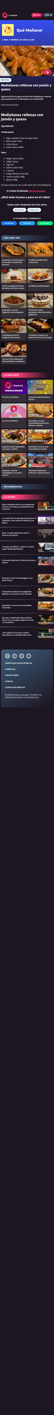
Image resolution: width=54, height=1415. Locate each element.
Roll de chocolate (36, 190)
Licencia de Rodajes (15, 687)
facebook (9, 223)
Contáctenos (12, 675)
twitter (27, 223)
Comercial (10, 669)
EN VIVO (37, 15)
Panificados (34, 210)
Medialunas (19, 210)
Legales (9, 681)
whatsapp (45, 223)
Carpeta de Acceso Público (18, 663)
